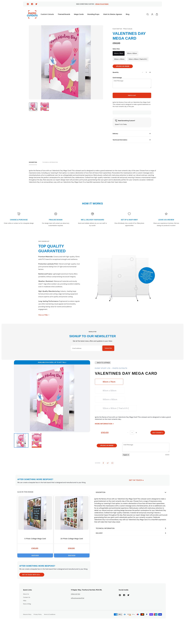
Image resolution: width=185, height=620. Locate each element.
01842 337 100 (75, 594)
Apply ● (126, 455)
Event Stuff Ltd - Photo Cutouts (122, 29)
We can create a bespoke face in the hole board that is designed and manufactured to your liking (51, 482)
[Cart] (157, 14)
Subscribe (108, 348)
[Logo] (32, 14)
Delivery (115, 133)
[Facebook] (32, 4)
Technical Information (120, 140)
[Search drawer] (147, 14)
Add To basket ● (157, 432)
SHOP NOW (35, 555)
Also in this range (25, 492)
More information (103, 424)
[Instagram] (28, 4)
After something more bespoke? (35, 479)
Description (33, 162)
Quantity (116, 72)
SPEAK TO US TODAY (102, 4)
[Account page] (152, 14)
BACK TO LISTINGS (103, 363)
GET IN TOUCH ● (136, 480)
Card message (117, 77)
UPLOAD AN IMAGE (122, 66)
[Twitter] (36, 4)
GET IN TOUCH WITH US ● (31, 575)
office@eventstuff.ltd (77, 598)
